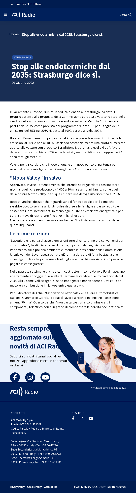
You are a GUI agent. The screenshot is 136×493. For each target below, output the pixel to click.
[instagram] (30, 377)
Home (14, 34)
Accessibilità (50, 486)
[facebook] (15, 377)
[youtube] (45, 377)
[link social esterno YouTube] (91, 418)
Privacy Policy (17, 486)
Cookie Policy (34, 486)
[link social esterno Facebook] (73, 418)
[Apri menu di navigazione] (6, 14)
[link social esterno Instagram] (81, 418)
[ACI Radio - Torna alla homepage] (25, 14)
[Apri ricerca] (130, 15)
